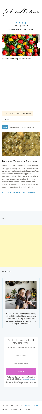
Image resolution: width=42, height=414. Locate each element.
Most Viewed (14, 127)
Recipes (5, 409)
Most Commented (28, 127)
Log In (16, 26)
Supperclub (16, 409)
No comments (29, 192)
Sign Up (25, 26)
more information (29, 379)
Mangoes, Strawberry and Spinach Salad (17, 59)
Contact (28, 409)
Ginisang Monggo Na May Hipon (20, 161)
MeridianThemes (32, 405)
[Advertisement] (21, 87)
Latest (5, 127)
